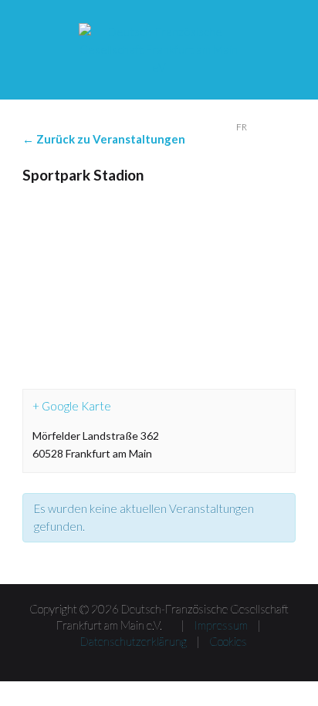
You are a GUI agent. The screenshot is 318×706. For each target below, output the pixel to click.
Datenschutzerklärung (133, 641)
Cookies (228, 641)
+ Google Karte (71, 406)
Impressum (221, 625)
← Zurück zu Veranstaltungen (103, 139)
